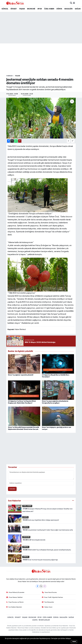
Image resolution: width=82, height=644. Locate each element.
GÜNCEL (5, 9)
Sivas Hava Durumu (51, 592)
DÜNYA (59, 9)
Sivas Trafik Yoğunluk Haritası (53, 597)
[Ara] (71, 3)
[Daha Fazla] (19, 141)
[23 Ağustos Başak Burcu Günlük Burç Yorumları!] (58, 364)
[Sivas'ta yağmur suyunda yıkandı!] (24, 364)
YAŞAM (22, 9)
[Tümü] (73, 501)
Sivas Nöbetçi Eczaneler (16, 592)
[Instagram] (44, 586)
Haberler (9, 76)
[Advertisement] (42, 59)
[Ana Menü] (74, 3)
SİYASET (13, 9)
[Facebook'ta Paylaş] (8, 141)
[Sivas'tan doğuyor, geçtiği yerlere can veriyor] (58, 416)
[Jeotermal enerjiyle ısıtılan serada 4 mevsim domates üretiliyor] (41, 118)
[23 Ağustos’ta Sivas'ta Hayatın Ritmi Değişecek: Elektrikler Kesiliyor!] (24, 390)
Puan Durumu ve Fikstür (16, 602)
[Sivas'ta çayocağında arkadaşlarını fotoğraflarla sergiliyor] (58, 390)
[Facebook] (37, 586)
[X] (41, 586)
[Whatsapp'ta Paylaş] (16, 141)
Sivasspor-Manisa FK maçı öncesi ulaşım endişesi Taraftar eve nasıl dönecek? (47, 510)
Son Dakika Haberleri (15, 607)
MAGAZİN (68, 9)
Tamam (74, 641)
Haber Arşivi (48, 607)
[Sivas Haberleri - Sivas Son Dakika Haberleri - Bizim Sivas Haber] (15, 3)
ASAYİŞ (25, 517)
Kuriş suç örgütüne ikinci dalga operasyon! (41, 520)
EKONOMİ (31, 9)
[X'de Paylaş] (12, 141)
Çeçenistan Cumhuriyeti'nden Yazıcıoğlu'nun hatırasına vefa (48, 530)
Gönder (12, 489)
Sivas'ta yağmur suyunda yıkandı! (20, 375)
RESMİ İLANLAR (44, 620)
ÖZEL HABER (49, 9)
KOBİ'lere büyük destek (34, 540)
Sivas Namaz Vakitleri (16, 597)
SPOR (39, 9)
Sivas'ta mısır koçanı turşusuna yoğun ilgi (40, 560)
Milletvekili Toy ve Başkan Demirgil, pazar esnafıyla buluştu (47, 550)
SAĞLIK (77, 9)
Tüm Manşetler (49, 602)
